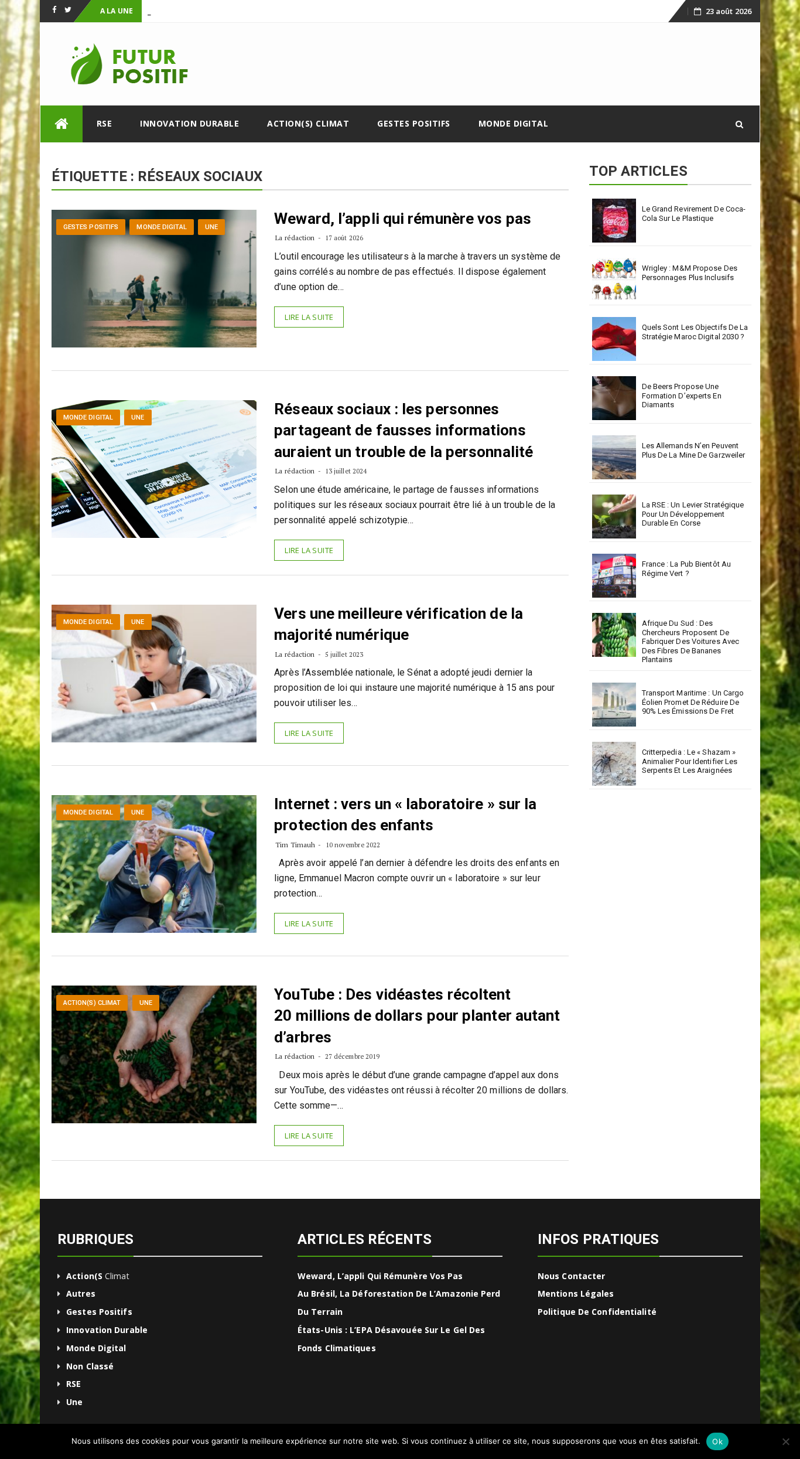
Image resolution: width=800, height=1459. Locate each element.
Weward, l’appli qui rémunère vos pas (402, 218)
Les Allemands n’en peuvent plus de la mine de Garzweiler (694, 450)
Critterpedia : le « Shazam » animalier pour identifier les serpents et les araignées (690, 761)
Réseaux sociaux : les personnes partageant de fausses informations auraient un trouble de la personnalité (403, 430)
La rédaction (294, 237)
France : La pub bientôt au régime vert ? (686, 569)
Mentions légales (576, 1293)
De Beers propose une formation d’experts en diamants (682, 395)
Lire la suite (309, 317)
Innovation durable (189, 123)
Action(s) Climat (308, 123)
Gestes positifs (413, 123)
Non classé (90, 1366)
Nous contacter (571, 1275)
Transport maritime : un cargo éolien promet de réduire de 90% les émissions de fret (693, 701)
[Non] (785, 1441)
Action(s (84, 1275)
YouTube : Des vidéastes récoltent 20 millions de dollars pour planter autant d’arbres (417, 1016)
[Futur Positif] (61, 123)
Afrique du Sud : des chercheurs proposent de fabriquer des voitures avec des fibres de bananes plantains (691, 641)
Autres (80, 1293)
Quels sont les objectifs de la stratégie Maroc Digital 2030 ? (695, 332)
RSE (104, 123)
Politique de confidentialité (597, 1311)
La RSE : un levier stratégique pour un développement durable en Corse (693, 513)
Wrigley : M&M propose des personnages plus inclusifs (690, 273)
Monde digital (513, 123)
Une (211, 227)
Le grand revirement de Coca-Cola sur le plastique (694, 213)
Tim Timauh (295, 844)
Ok (717, 1441)
